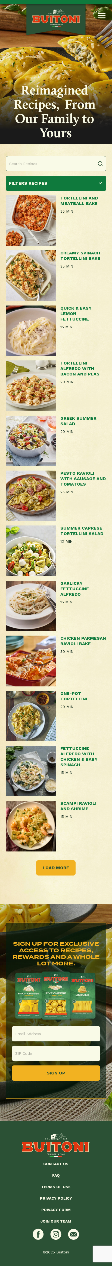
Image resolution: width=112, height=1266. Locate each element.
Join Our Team (56, 1221)
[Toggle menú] (101, 15)
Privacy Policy (56, 1198)
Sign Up (56, 1073)
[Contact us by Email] (73, 1234)
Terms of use (56, 1187)
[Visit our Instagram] (55, 1234)
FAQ (56, 1175)
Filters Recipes (28, 183)
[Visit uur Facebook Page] (38, 1234)
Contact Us (56, 1164)
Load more (56, 867)
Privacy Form (56, 1210)
